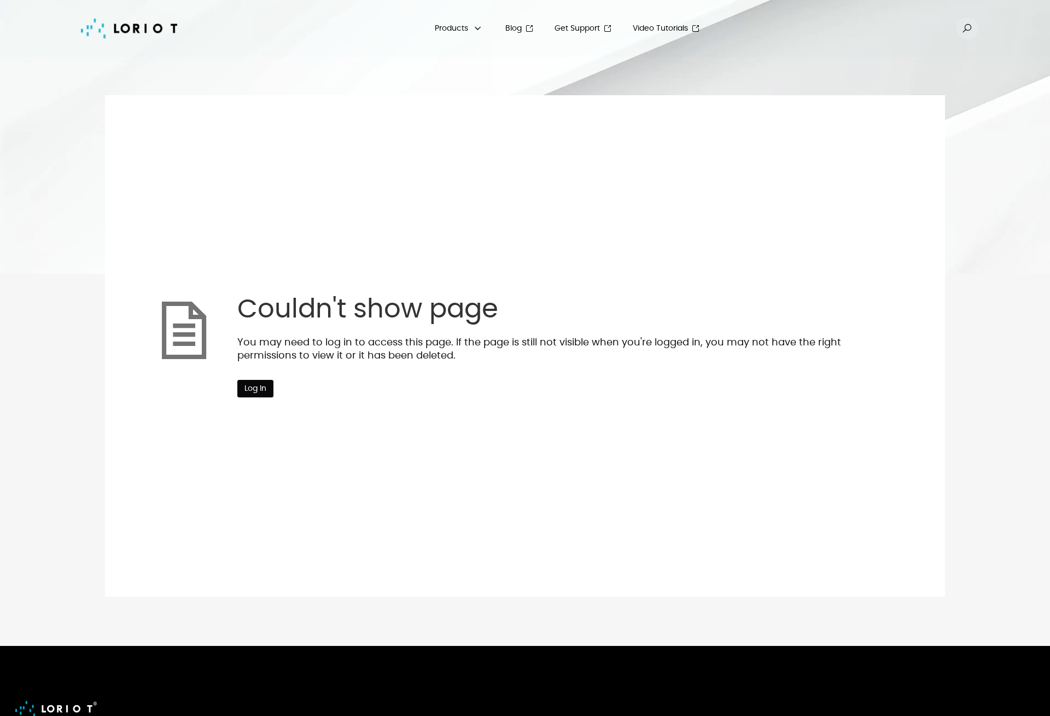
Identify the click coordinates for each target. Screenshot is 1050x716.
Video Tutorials (660, 28)
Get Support (577, 28)
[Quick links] (129, 28)
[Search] (967, 28)
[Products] (477, 28)
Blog (513, 28)
